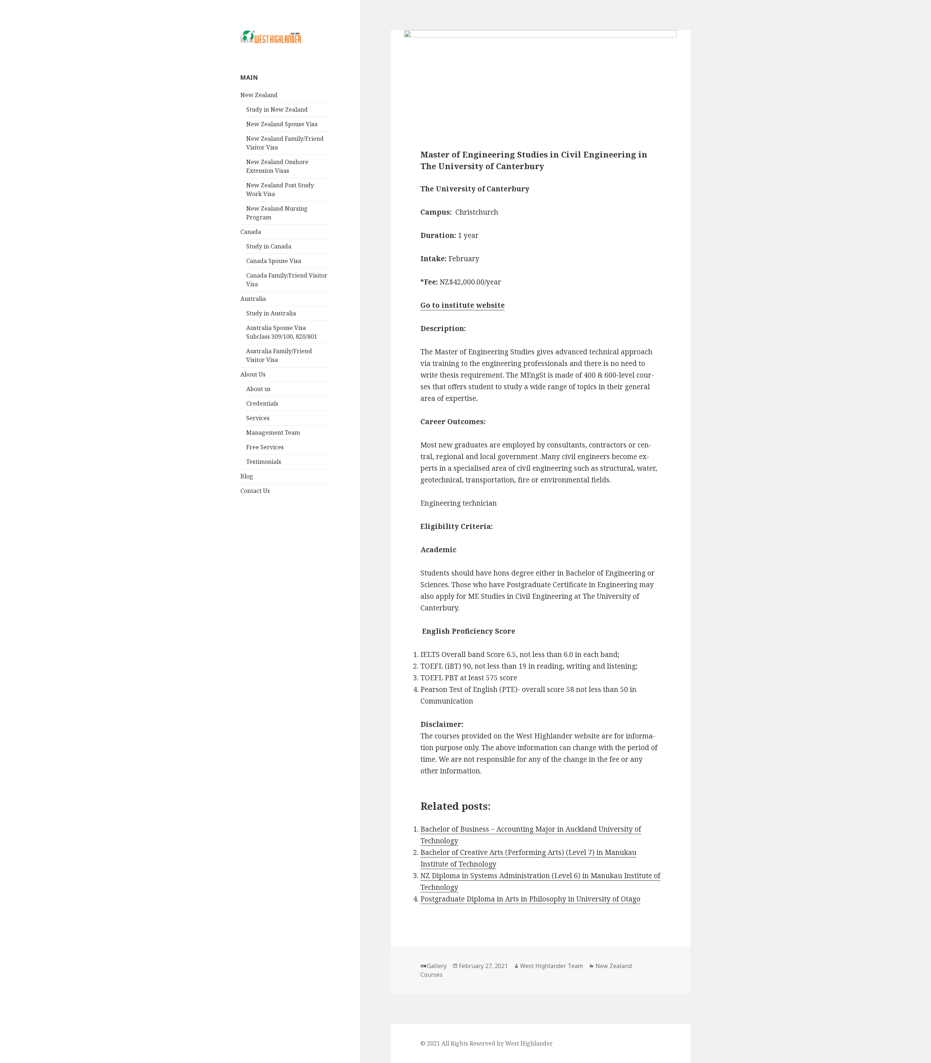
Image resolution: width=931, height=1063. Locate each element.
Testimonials (263, 462)
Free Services (265, 447)
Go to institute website (462, 305)
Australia (253, 299)
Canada (250, 232)
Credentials (262, 403)
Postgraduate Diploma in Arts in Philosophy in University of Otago (530, 899)
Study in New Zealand (277, 109)
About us (258, 389)
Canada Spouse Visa (273, 261)
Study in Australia (271, 313)
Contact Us (255, 491)
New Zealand (258, 95)
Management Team (273, 433)
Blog (246, 476)
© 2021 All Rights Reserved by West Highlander (486, 1043)
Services (257, 418)
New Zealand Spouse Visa (281, 124)
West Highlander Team (551, 966)
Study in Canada (268, 246)
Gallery (437, 966)
